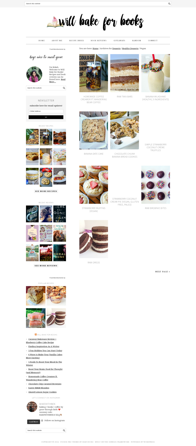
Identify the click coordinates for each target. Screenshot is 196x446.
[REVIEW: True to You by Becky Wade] (32, 252)
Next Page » (162, 272)
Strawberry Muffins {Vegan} (93, 210)
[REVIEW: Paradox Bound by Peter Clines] (32, 213)
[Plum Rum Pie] (59, 176)
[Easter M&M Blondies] (32, 156)
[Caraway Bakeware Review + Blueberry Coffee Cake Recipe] (32, 137)
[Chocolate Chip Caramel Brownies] (59, 137)
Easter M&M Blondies (38, 388)
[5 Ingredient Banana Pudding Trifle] (32, 176)
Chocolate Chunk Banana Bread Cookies (124, 155)
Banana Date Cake (93, 153)
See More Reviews (46, 266)
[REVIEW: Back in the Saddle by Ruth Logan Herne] (59, 233)
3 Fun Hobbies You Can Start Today (45, 350)
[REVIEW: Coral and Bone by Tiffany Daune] (59, 252)
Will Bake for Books (98, 21)
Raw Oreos (94, 262)
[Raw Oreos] (56, 318)
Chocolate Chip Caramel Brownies (44, 384)
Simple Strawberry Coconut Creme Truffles (156, 147)
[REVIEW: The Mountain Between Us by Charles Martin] (46, 213)
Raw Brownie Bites (155, 208)
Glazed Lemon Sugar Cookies (42, 392)
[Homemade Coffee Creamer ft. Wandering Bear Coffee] (46, 137)
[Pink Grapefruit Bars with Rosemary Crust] (35, 318)
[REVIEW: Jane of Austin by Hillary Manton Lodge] (32, 233)
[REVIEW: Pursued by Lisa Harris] (46, 252)
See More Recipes (46, 191)
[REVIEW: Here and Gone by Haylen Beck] (59, 213)
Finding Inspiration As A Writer (43, 346)
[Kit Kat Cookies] (46, 177)
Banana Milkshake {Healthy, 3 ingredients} (155, 98)
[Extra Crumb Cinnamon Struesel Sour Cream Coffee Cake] (35, 296)
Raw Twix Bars (125, 96)
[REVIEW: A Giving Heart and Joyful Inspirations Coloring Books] (46, 233)
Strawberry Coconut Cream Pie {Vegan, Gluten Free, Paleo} (124, 201)
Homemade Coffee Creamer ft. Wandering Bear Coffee (94, 99)
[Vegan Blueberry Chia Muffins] (56, 296)
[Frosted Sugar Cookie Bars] (59, 156)
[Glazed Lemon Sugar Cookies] (46, 156)
